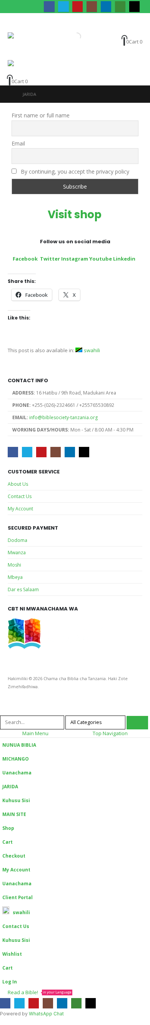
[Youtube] (77, 6)
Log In (9, 981)
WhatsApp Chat (46, 1014)
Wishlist (12, 954)
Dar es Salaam (23, 589)
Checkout (13, 856)
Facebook (25, 258)
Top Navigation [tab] (110, 733)
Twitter (50, 258)
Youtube (100, 258)
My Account (20, 508)
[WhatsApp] (120, 6)
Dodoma (17, 540)
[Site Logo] (23, 46)
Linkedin (125, 258)
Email (18, 143)
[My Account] (121, 32)
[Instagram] (92, 6)
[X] (63, 6)
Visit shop (76, 214)
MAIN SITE (14, 814)
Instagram (74, 258)
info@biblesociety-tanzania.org (63, 417)
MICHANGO (15, 759)
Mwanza (17, 552)
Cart (7, 842)
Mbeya (15, 577)
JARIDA (10, 786)
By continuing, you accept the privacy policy (74, 171)
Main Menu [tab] (35, 733)
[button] (15, 22)
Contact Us (20, 496)
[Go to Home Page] (10, 94)
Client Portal (17, 897)
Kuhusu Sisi (16, 800)
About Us (18, 484)
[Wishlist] (134, 32)
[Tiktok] (134, 6)
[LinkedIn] (106, 6)
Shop (8, 828)
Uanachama (17, 772)
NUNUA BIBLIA (19, 745)
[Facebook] (49, 6)
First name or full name (41, 115)
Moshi (14, 565)
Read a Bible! (40, 992)
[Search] (137, 722)
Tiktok (84, 452)
